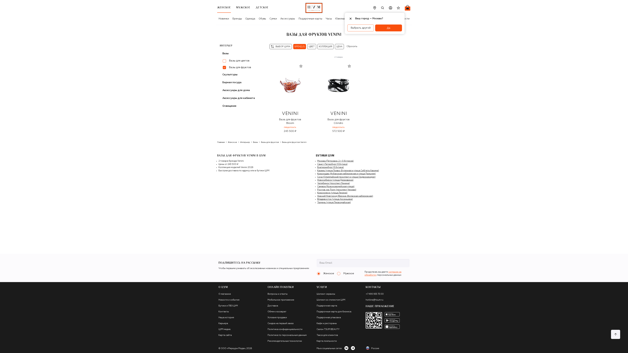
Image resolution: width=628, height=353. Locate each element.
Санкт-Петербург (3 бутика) (332, 164)
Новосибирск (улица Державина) (335, 180)
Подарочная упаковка (329, 318)
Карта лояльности (327, 341)
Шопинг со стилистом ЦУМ (331, 300)
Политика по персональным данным (287, 335)
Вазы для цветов (239, 60)
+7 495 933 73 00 (375, 294)
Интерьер (226, 46)
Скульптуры (229, 74)
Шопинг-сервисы (326, 294)
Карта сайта (225, 335)
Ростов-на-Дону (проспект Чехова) (336, 190)
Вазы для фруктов (270, 142)
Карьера (223, 323)
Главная (221, 142)
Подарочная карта (327, 306)
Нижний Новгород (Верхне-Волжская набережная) (345, 196)
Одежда (250, 18)
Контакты (223, 312)
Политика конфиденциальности (285, 329)
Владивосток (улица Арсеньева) (335, 199)
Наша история (226, 318)
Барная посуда (232, 82)
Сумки (273, 18)
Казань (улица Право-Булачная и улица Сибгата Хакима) (348, 171)
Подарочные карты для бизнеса (334, 312)
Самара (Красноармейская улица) (335, 186)
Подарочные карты (310, 18)
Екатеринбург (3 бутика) (330, 167)
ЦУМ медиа (224, 329)
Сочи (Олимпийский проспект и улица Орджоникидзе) (346, 177)
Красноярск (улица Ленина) (332, 193)
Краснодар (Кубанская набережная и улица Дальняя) (346, 174)
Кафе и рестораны (327, 323)
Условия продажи (277, 318)
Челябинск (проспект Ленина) (333, 183)
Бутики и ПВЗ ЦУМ (228, 306)
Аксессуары (287, 18)
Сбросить (352, 46)
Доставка (273, 306)
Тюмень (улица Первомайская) (334, 203)
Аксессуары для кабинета (238, 98)
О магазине (224, 294)
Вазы (225, 53)
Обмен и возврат (277, 312)
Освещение (229, 106)
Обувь (262, 18)
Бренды (237, 18)
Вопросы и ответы (278, 294)
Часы (329, 18)
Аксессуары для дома (236, 90)
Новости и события (228, 300)
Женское (232, 142)
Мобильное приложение (281, 300)
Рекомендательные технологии (285, 341)
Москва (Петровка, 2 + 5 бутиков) (335, 161)
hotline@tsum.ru (374, 300)
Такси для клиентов (327, 335)
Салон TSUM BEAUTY (328, 329)
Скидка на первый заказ (281, 323)
